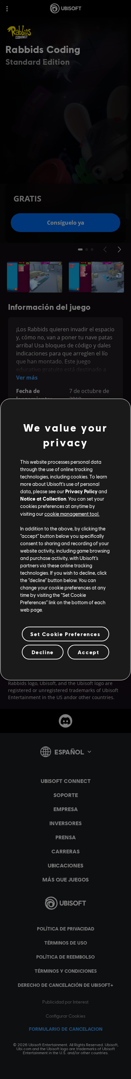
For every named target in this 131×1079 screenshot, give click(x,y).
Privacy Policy (81, 491)
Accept (88, 652)
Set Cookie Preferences (65, 634)
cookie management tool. (71, 513)
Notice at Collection (43, 499)
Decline (43, 652)
